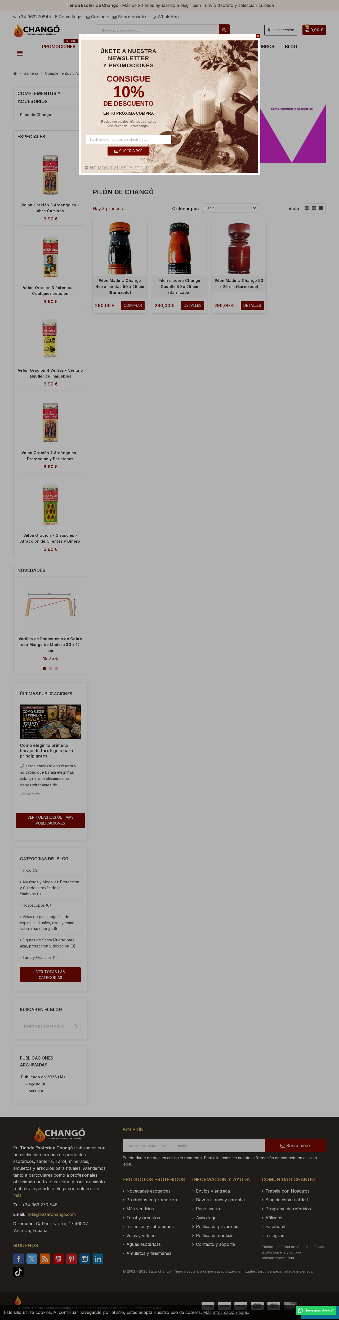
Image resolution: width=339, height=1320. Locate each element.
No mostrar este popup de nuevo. (131, 167)
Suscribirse (130, 151)
